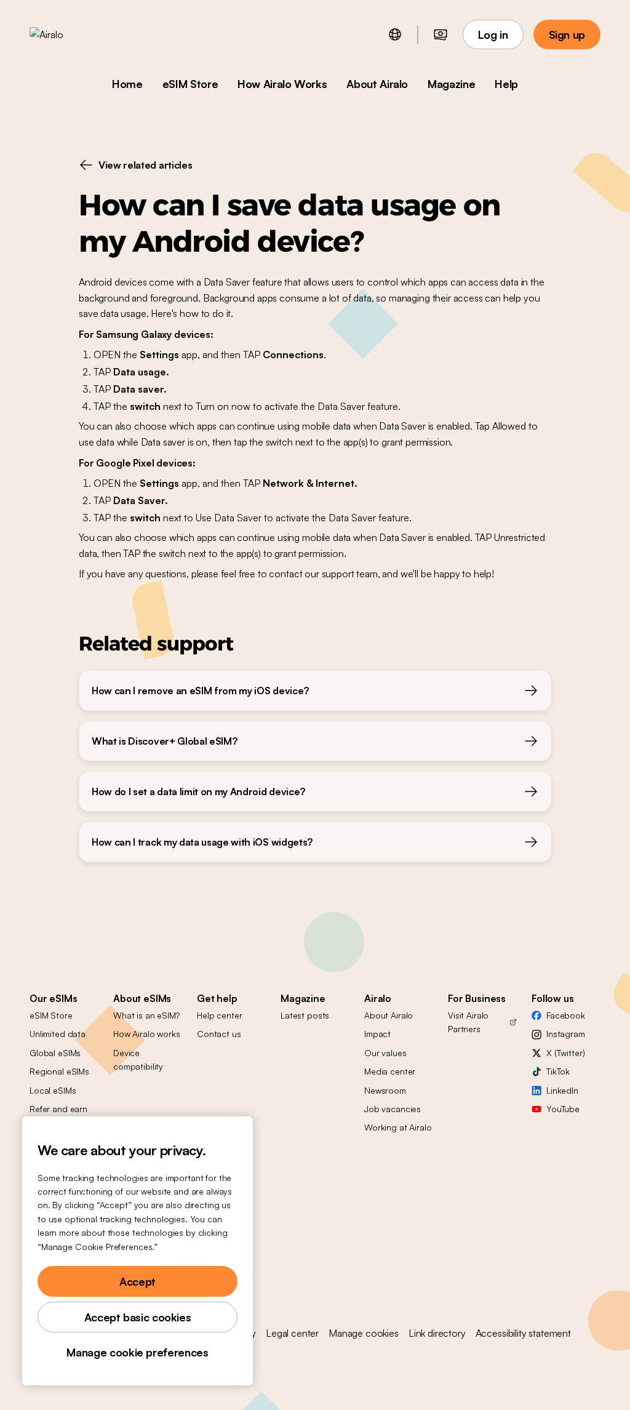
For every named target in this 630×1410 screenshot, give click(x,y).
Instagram (565, 1033)
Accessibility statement (523, 1333)
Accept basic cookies (137, 1317)
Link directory (437, 1333)
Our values (385, 1052)
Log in (493, 34)
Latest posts (305, 1015)
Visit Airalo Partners (468, 1022)
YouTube (563, 1109)
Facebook (565, 1015)
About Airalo (377, 83)
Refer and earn (58, 1109)
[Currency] (440, 34)
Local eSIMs (53, 1090)
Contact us (219, 1033)
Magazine (451, 83)
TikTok (558, 1071)
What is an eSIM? (146, 1015)
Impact (377, 1033)
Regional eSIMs (59, 1071)
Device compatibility (138, 1059)
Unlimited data (58, 1033)
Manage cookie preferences (137, 1352)
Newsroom (385, 1090)
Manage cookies (364, 1333)
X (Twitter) (565, 1052)
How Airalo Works (282, 83)
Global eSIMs (55, 1052)
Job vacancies (392, 1109)
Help (506, 83)
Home (127, 83)
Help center (219, 1015)
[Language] (395, 34)
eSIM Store (190, 83)
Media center (389, 1071)
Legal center (292, 1333)
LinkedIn (562, 1090)
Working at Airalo (398, 1127)
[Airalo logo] (66, 34)
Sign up (567, 34)
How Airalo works (146, 1033)
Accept (137, 1281)
